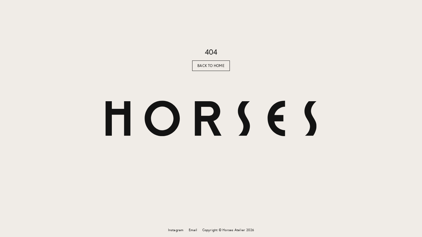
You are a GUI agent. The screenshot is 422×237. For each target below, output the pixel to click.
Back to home (211, 66)
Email (193, 230)
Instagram (176, 230)
